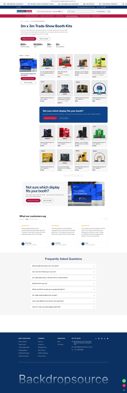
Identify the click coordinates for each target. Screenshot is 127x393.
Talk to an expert (43, 38)
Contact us (41, 344)
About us (40, 341)
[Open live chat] (124, 390)
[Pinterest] (102, 338)
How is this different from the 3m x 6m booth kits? (63, 301)
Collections (27, 21)
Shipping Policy (42, 347)
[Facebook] (99, 338)
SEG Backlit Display (24, 353)
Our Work (18, 7)
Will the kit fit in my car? (63, 283)
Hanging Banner (23, 350)
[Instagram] (105, 338)
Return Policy (41, 350)
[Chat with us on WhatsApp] (124, 381)
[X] (96, 338)
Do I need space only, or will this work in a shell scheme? (63, 278)
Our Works (60, 344)
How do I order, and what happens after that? (63, 307)
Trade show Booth (23, 356)
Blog (59, 341)
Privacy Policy (42, 356)
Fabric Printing (22, 341)
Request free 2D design (28, 38)
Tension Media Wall (24, 347)
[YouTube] (108, 338)
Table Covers (22, 344)
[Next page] (81, 175)
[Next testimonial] (106, 218)
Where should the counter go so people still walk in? (63, 289)
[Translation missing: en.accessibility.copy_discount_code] (62, 11)
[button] (61, 75)
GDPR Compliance (43, 353)
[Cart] (109, 11)
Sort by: (21, 55)
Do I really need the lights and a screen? (63, 295)
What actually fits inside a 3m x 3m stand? (63, 266)
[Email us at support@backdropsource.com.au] (124, 385)
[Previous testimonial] (102, 218)
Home (22, 21)
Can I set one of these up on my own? (63, 272)
